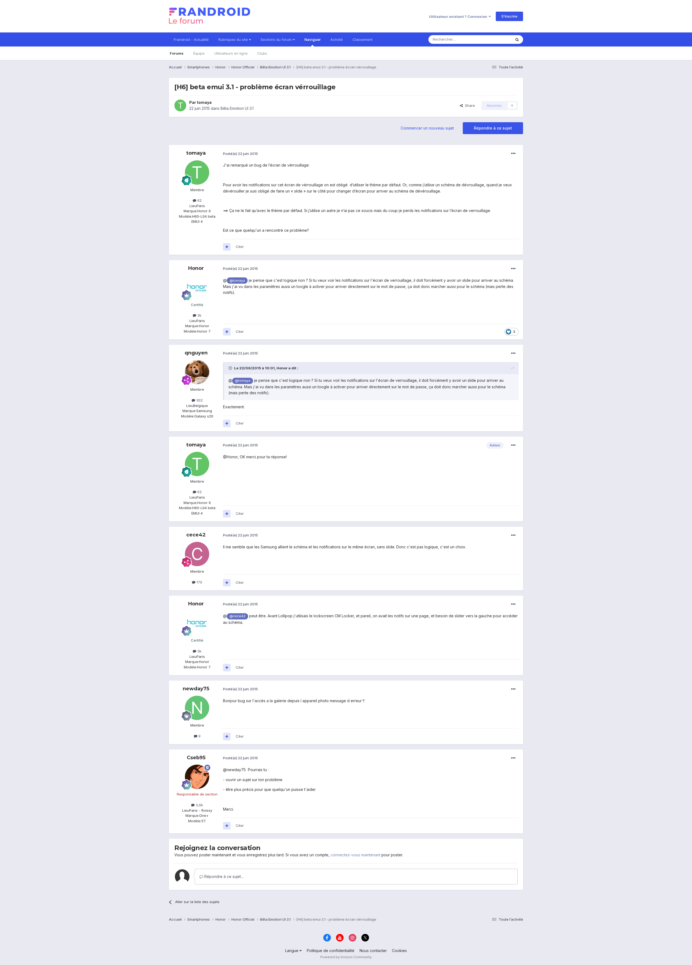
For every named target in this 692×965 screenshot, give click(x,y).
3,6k (199, 805)
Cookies (399, 950)
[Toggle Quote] (230, 368)
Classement (362, 39)
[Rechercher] (517, 39)
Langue (292, 950)
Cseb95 (196, 758)
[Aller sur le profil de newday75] (197, 708)
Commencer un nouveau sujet (427, 128)
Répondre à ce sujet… (223, 876)
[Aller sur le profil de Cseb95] (197, 777)
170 (198, 582)
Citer (240, 246)
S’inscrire (509, 16)
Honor (196, 268)
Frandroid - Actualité (191, 39)
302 (199, 400)
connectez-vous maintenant (355, 855)
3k (198, 315)
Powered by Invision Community (346, 957)
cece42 (196, 535)
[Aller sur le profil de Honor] (197, 287)
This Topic (495, 39)
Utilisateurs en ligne (231, 53)
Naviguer (312, 39)
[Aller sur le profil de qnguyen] (197, 372)
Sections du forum (277, 39)
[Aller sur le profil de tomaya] (180, 105)
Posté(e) (240, 153)
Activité (336, 39)
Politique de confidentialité (330, 950)
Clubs (262, 53)
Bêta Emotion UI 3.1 (237, 108)
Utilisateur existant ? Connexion (459, 16)
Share (469, 105)
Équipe (199, 53)
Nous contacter (373, 950)
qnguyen (196, 353)
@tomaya (237, 280)
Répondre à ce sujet (493, 128)
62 (199, 200)
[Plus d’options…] (513, 153)
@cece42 (237, 616)
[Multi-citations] (227, 247)
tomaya (204, 102)
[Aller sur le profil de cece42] (197, 554)
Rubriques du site (233, 39)
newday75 (196, 689)
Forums (177, 53)
